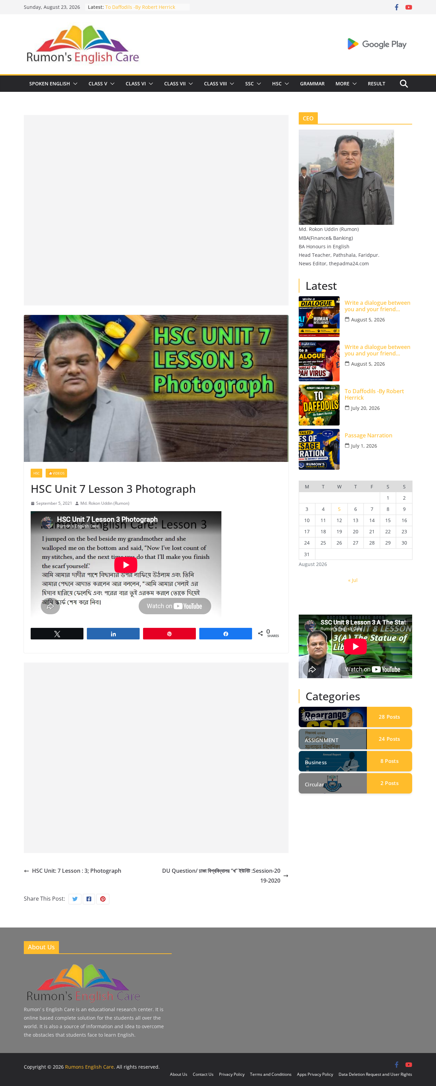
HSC (277, 83)
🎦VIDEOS (56, 473)
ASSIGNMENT (321, 740)
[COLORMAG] (83, 965)
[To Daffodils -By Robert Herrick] (319, 405)
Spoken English (49, 83)
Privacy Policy (232, 1074)
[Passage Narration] (319, 449)
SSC (249, 83)
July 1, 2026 (364, 445)
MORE (342, 83)
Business (316, 762)
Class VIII (215, 83)
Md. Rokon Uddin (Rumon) (104, 503)
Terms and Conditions (271, 1074)
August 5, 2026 (368, 319)
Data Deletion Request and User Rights (375, 1074)
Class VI (136, 83)
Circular (314, 784)
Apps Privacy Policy (315, 1074)
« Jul (353, 580)
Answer (314, 718)
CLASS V (98, 83)
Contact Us (203, 1074)
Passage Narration (368, 435)
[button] (74, 83)
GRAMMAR (312, 83)
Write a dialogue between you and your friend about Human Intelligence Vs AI (378, 306)
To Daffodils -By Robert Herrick (374, 394)
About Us (178, 1074)
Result (376, 83)
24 (389, 738)
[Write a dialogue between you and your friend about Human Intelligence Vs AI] (319, 316)
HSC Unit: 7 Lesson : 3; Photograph (76, 870)
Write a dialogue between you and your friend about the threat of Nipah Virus (378, 350)
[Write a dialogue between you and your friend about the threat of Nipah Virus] (319, 360)
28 (389, 716)
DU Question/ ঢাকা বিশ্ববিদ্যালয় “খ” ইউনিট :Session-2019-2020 (221, 875)
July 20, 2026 (365, 408)
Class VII (175, 83)
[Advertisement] (156, 162)
